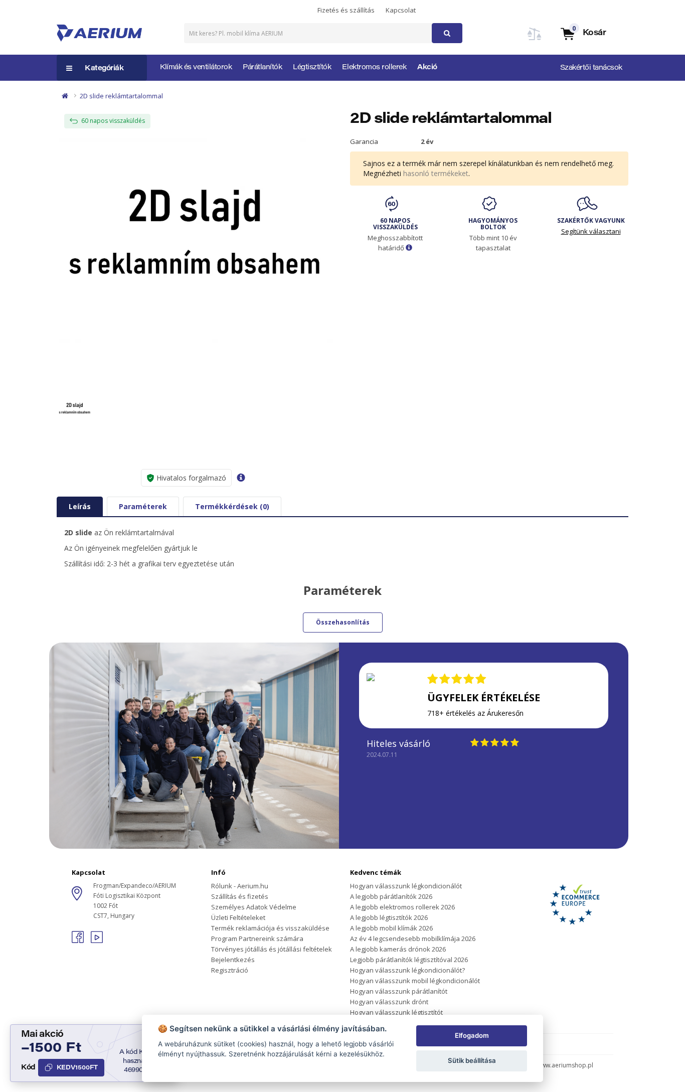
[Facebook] (79, 940)
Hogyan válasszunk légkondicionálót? (407, 970)
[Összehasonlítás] (535, 40)
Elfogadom (472, 1035)
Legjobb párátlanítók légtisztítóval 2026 (409, 959)
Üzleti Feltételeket (238, 917)
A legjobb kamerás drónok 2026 (398, 949)
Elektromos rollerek (374, 67)
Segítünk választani (591, 231)
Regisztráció (229, 970)
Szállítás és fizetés (239, 896)
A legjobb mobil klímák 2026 (391, 927)
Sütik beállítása (472, 1060)
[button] (583, 33)
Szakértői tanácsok (591, 68)
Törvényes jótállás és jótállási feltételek (271, 949)
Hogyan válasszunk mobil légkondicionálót (415, 980)
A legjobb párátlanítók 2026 (391, 896)
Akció (427, 67)
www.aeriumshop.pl (565, 1065)
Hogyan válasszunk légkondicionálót (406, 885)
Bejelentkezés (233, 959)
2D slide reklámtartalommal (121, 95)
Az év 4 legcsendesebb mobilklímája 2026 (412, 938)
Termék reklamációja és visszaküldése (270, 927)
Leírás (80, 506)
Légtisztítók (312, 67)
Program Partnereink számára (257, 938)
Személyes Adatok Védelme (253, 906)
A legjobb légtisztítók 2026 (389, 917)
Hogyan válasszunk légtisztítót (396, 1012)
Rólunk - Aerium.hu (239, 885)
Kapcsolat (401, 10)
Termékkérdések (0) (232, 506)
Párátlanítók (262, 67)
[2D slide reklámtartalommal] (196, 240)
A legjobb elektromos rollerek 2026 (402, 906)
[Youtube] (97, 940)
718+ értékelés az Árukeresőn (475, 713)
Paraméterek (143, 506)
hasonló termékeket (435, 173)
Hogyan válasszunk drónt (389, 1001)
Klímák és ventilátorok (196, 67)
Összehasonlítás (343, 622)
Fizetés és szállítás (346, 10)
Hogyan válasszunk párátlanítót (398, 991)
